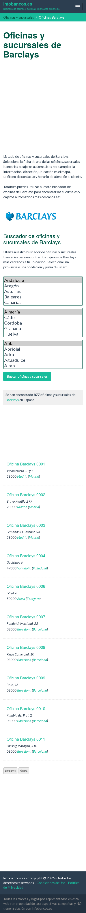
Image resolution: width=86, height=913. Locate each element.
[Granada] (43, 328)
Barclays (12, 400)
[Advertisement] (43, 106)
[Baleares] (43, 297)
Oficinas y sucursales (18, 17)
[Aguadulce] (43, 360)
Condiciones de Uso (51, 883)
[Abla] (43, 343)
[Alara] (43, 365)
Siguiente (10, 770)
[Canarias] (43, 302)
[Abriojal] (43, 349)
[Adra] (43, 354)
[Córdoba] (43, 323)
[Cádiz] (43, 317)
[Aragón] (43, 285)
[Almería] (43, 312)
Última (24, 770)
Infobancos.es (31, 5)
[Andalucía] (43, 280)
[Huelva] (43, 334)
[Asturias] (43, 291)
